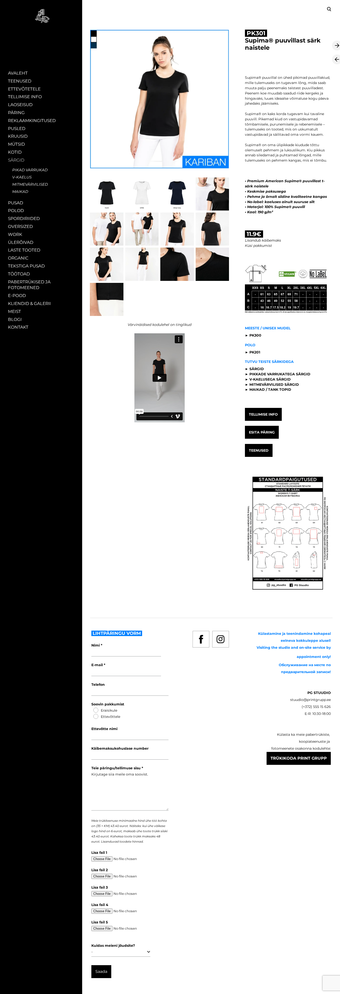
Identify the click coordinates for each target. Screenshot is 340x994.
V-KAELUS (22, 177)
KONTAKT (18, 327)
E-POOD (17, 295)
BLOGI (15, 319)
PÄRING (16, 112)
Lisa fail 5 (99, 922)
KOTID (15, 152)
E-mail (97, 665)
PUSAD (15, 202)
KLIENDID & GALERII (29, 303)
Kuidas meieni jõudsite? (113, 945)
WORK (15, 234)
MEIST (14, 311)
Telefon (98, 684)
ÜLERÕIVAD (20, 242)
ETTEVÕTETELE (24, 88)
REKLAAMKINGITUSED (32, 120)
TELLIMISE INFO (25, 96)
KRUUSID (18, 136)
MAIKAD (20, 191)
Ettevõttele (110, 716)
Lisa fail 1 (99, 852)
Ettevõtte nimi (104, 729)
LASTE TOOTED (24, 250)
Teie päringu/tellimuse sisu (116, 768)
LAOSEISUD (20, 104)
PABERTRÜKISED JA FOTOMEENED (29, 284)
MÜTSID (16, 144)
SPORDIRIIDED (24, 218)
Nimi (96, 645)
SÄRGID (16, 160)
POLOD (16, 210)
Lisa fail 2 (99, 870)
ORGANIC (18, 258)
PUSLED (16, 128)
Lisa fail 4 (99, 905)
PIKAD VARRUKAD (30, 170)
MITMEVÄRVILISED (30, 184)
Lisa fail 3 (99, 887)
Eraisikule (109, 710)
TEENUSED (19, 81)
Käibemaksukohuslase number (120, 748)
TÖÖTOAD (19, 273)
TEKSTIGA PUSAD (26, 265)
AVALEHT (18, 73)
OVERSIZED (20, 226)
